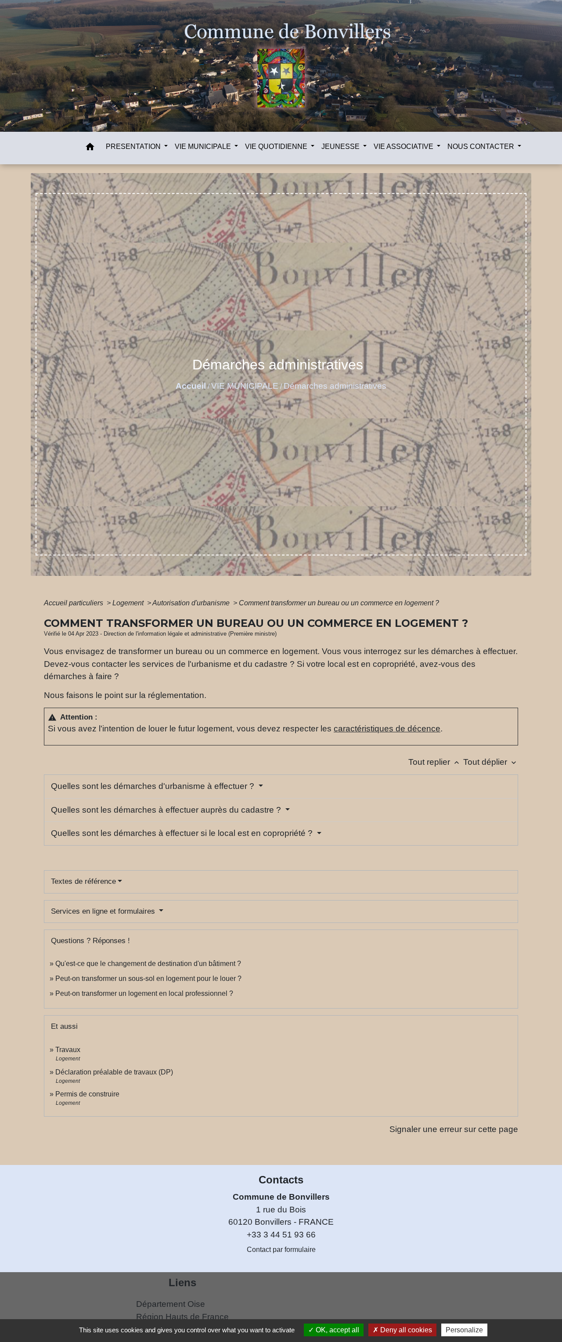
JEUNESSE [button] (341, 146)
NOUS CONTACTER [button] (481, 146)
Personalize (464, 1330)
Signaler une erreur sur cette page (453, 1129)
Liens (182, 1282)
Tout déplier (490, 762)
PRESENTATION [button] (134, 146)
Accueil (191, 386)
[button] (90, 148)
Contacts (281, 1180)
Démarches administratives (335, 386)
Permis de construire (87, 1094)
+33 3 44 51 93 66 (281, 1234)
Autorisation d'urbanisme (191, 603)
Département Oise (170, 1304)
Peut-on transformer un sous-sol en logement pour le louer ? (148, 978)
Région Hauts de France (182, 1316)
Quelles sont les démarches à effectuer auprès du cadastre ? (167, 809)
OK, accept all (336, 1330)
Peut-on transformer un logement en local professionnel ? (144, 993)
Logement (128, 603)
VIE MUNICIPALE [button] (204, 146)
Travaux (67, 1049)
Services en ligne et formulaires (104, 911)
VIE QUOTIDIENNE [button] (277, 146)
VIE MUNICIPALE (244, 386)
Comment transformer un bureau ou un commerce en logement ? (339, 603)
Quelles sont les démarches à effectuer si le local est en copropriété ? (183, 833)
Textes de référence (83, 881)
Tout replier (434, 762)
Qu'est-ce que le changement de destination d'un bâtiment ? (148, 963)
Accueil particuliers (74, 603)
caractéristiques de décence (387, 728)
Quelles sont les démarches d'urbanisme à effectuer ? (153, 786)
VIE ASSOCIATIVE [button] (404, 146)
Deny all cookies (405, 1330)
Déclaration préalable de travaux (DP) (114, 1072)
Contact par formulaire (281, 1249)
